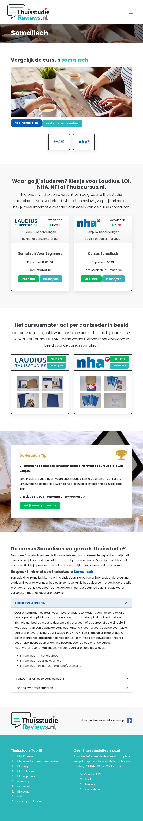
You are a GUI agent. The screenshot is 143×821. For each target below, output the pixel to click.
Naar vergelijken (26, 123)
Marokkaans (25, 771)
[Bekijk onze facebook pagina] (129, 721)
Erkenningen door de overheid (40, 661)
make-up (23, 781)
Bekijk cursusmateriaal (62, 124)
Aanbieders (87, 784)
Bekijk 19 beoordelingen (40, 232)
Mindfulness (25, 756)
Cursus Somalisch (103, 253)
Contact (85, 779)
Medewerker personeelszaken (38, 761)
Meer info (28, 279)
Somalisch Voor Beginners (40, 253)
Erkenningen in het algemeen (40, 656)
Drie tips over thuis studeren (33, 688)
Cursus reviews (90, 789)
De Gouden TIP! (90, 774)
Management (26, 776)
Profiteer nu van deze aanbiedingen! (39, 679)
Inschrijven (51, 279)
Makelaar (23, 786)
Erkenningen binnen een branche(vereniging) (51, 666)
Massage (23, 766)
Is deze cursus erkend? (30, 603)
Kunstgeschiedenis (30, 802)
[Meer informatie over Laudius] (59, 141)
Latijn (20, 796)
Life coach (24, 791)
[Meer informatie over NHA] (84, 141)
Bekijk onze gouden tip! (39, 505)
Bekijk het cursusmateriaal (40, 239)
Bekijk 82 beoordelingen (103, 232)
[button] (40, 267)
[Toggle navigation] (131, 12)
